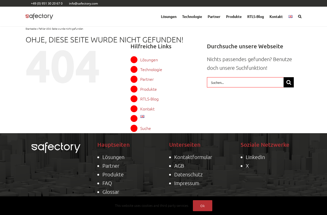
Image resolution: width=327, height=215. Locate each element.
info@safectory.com (83, 3)
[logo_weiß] (56, 141)
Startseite (31, 28)
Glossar (110, 192)
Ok (202, 205)
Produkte (148, 89)
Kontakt (147, 108)
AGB (179, 166)
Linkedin (255, 157)
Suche (145, 128)
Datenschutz (188, 174)
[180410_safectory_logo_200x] (39, 12)
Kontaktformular (193, 157)
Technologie (151, 69)
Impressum (186, 183)
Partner (147, 79)
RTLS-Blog (149, 98)
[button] (299, 17)
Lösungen (149, 59)
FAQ (107, 183)
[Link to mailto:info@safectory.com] (66, 3)
